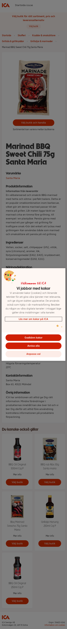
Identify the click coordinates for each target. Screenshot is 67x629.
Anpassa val (33, 353)
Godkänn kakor (33, 337)
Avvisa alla (33, 345)
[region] (33, 314)
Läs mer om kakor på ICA (33, 319)
